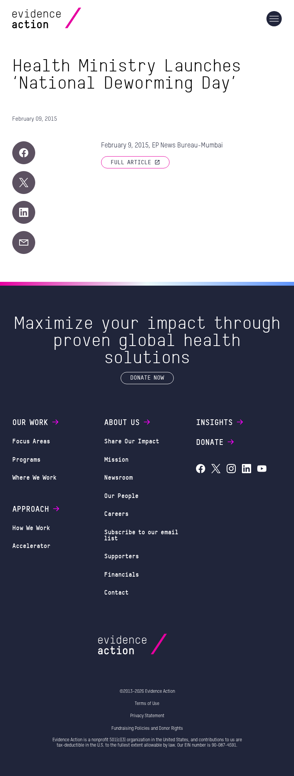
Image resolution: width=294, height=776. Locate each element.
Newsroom (118, 477)
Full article (131, 162)
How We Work (31, 528)
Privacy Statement (147, 716)
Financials (121, 574)
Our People (121, 495)
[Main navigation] (274, 18)
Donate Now (147, 377)
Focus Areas (31, 441)
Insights (214, 422)
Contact (116, 592)
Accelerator (31, 546)
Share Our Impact (131, 441)
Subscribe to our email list (141, 535)
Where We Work (34, 477)
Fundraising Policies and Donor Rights (147, 728)
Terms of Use (147, 704)
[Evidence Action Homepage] (61, 19)
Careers (116, 513)
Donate (210, 442)
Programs (26, 459)
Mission (116, 459)
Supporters (121, 556)
